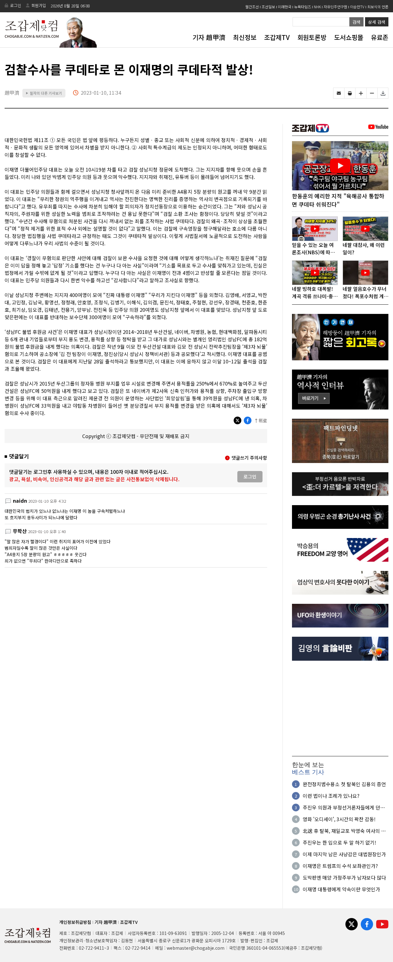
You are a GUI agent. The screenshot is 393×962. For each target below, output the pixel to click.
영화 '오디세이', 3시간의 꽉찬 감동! (339, 819)
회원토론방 (311, 37)
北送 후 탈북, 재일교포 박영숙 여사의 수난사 (344, 830)
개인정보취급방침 (75, 922)
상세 (376, 22)
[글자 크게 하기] (361, 93)
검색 (356, 22)
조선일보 (268, 6)
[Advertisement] (340, 708)
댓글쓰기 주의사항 (249, 457)
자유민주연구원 (335, 6)
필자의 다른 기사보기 (44, 93)
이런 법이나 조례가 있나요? (331, 795)
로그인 (15, 5)
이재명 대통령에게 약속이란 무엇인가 (341, 889)
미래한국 (284, 6)
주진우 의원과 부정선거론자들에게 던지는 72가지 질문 (344, 807)
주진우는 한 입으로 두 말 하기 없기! (339, 842)
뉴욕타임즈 (302, 6)
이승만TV (357, 6)
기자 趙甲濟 (209, 37)
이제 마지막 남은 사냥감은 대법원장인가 (344, 854)
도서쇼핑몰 (348, 37)
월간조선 (252, 6)
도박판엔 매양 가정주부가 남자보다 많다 (344, 877)
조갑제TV (277, 37)
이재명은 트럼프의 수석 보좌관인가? (340, 865)
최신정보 (244, 37)
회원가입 (38, 5)
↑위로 (260, 420)
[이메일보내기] (338, 93)
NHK (317, 6)
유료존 (379, 37)
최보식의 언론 (377, 6)
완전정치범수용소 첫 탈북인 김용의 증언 (344, 784)
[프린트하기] (349, 93)
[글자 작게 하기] (372, 93)
